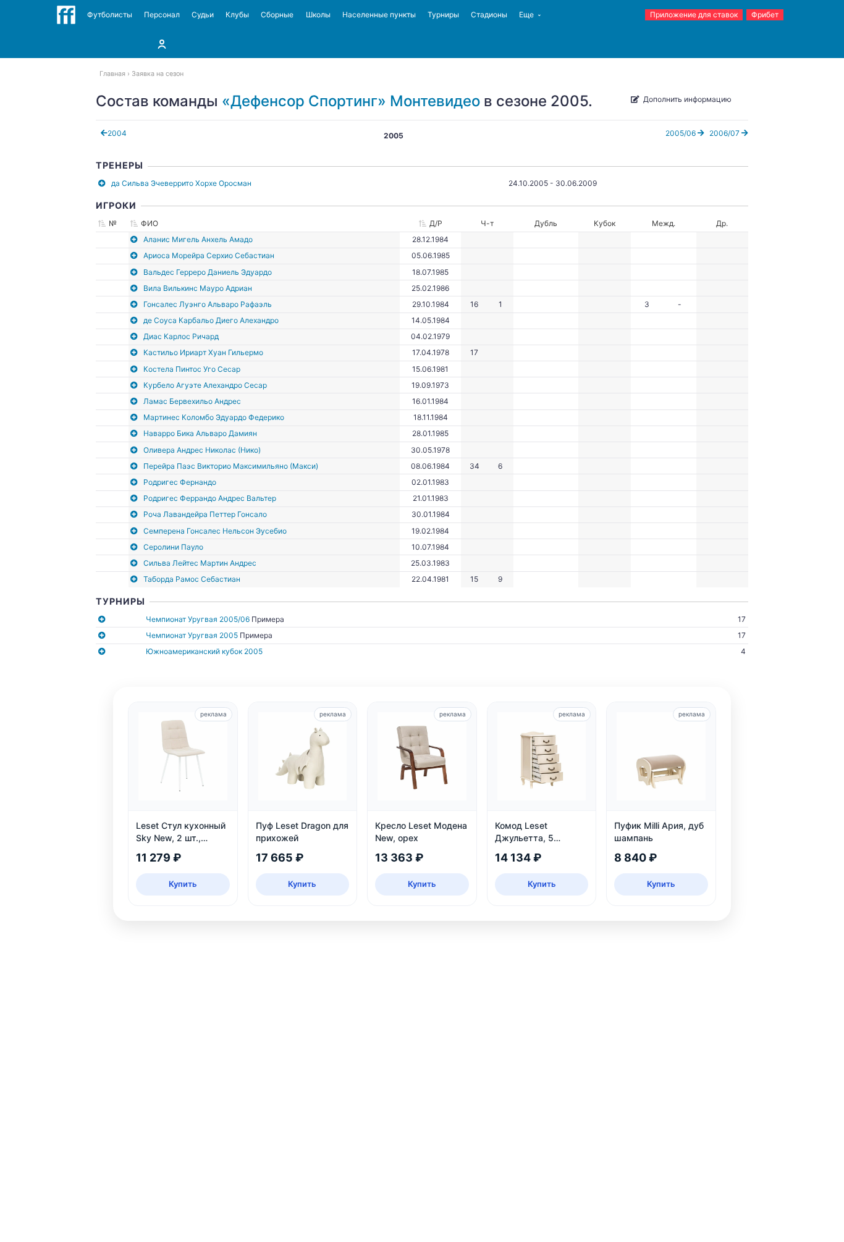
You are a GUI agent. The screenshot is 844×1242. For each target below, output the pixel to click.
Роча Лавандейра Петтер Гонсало (205, 514)
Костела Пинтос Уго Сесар (191, 369)
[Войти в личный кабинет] (161, 44)
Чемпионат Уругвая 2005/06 (198, 619)
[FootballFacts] (66, 15)
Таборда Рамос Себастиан (191, 579)
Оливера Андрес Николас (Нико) (202, 450)
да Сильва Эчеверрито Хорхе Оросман (181, 183)
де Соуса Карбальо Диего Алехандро (211, 320)
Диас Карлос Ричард (181, 336)
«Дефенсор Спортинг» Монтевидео (351, 101)
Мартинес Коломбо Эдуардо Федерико (213, 417)
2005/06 (681, 133)
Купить (183, 884)
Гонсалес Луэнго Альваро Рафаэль (207, 304)
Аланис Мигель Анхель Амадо (198, 239)
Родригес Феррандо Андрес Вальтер (209, 498)
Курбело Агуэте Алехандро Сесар (205, 385)
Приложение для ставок (694, 14)
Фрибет (765, 14)
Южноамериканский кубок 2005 (204, 651)
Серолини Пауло (173, 547)
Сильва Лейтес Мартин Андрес (199, 563)
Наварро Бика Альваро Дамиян (200, 433)
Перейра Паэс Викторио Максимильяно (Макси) (230, 466)
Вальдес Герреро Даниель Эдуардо (207, 272)
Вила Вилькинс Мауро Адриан (197, 288)
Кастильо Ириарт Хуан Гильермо (203, 352)
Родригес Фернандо (179, 482)
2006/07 (725, 133)
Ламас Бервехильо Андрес (192, 401)
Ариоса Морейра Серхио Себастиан (208, 255)
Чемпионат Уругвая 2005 (192, 635)
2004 (117, 133)
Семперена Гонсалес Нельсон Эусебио (215, 530)
